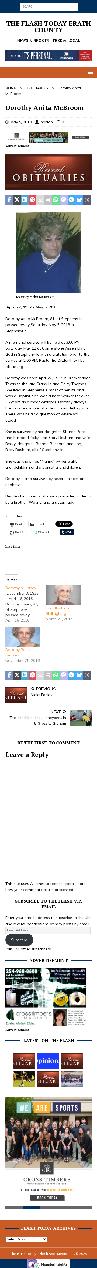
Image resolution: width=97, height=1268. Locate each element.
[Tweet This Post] (17, 200)
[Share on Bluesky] (79, 200)
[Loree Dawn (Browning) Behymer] (48, 1079)
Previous (12, 1154)
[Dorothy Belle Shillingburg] (63, 595)
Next (85, 1154)
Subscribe (19, 939)
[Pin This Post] (32, 200)
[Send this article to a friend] (40, 200)
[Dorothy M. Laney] (25, 604)
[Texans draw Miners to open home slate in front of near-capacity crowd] (24, 1079)
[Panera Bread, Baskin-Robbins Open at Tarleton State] (72, 1079)
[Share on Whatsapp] (56, 200)
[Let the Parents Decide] (48, 1061)
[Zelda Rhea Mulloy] (72, 1061)
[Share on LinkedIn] (25, 200)
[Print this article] (48, 200)
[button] (90, 72)
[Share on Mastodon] (64, 200)
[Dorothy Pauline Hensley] (22, 637)
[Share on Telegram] (71, 200)
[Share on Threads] (87, 200)
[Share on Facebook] (9, 200)
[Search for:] (49, 6)
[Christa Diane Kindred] (24, 1061)
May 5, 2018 (21, 122)
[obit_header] (48, 187)
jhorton (46, 122)
